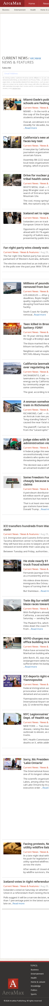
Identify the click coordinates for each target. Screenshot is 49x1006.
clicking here (16, 88)
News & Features (29, 252)
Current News (30, 107)
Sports (34, 994)
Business (5, 10)
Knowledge (36, 986)
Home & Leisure (38, 982)
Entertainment (19, 10)
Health (33, 10)
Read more (31, 127)
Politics (34, 990)
